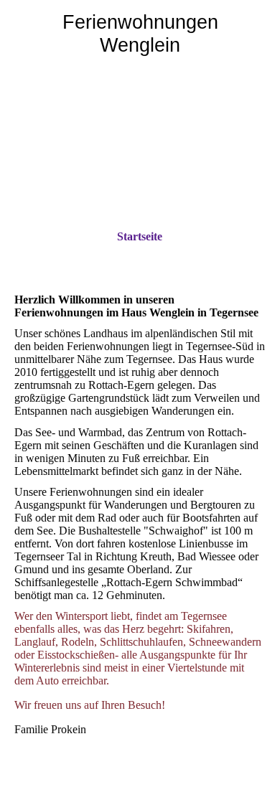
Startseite (139, 236)
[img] (140, 151)
